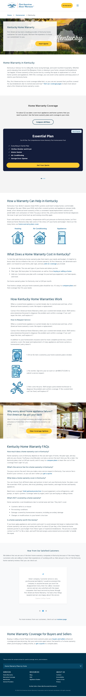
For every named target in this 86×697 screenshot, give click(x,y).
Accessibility (60, 677)
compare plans (67, 285)
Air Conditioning (40, 228)
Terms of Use (60, 679)
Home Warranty (8, 675)
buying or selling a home (62, 271)
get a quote (47, 473)
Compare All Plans (43, 122)
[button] (43, 585)
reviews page (62, 619)
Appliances (61, 228)
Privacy (58, 682)
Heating (18, 228)
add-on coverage (50, 263)
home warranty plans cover (29, 224)
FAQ (31, 677)
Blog (31, 675)
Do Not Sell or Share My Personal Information (43, 686)
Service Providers (8, 682)
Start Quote (43, 43)
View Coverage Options (39, 431)
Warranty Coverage (9, 677)
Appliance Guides (35, 679)
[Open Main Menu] (78, 5)
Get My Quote (67, 5)
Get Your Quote (43, 165)
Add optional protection (32, 491)
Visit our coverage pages (53, 83)
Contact (58, 675)
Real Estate (6, 679)
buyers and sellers (58, 639)
